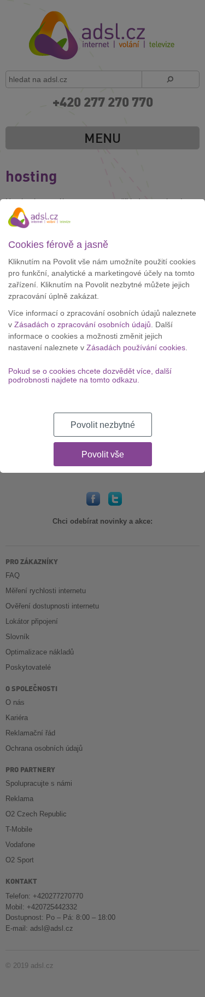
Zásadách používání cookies (135, 347)
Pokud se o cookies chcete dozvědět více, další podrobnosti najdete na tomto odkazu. (90, 375)
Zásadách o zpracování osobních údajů (82, 324)
